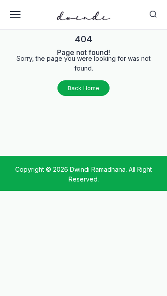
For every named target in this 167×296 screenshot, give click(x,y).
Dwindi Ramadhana (98, 169)
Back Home (83, 87)
